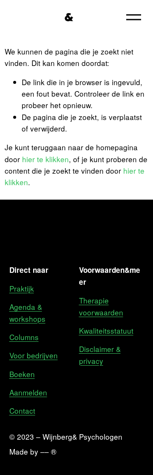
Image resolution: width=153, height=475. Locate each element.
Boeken (22, 374)
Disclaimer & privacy (100, 354)
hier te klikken (45, 159)
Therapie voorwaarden (101, 306)
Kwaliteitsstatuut (106, 330)
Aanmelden (28, 392)
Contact (22, 410)
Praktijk (21, 288)
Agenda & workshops (27, 312)
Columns (24, 337)
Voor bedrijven (33, 355)
